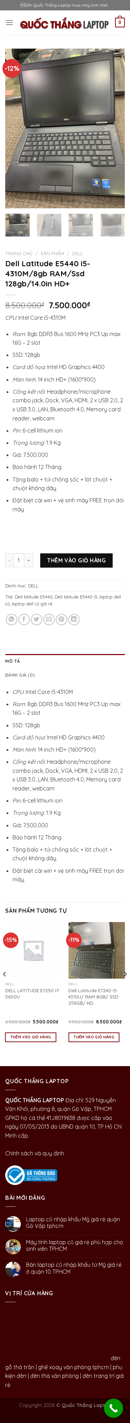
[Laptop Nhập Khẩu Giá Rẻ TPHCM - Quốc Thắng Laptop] (64, 22)
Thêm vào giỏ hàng (76, 560)
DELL (77, 253)
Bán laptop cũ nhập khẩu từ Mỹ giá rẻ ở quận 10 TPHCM (74, 1268)
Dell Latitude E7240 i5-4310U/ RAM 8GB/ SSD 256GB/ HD (93, 996)
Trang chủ (19, 253)
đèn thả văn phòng (54, 1375)
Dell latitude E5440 (34, 597)
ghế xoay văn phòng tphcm (73, 1367)
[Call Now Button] (113, 1408)
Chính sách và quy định (34, 1153)
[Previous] (16, 128)
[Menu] (9, 22)
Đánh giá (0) (20, 675)
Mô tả (12, 661)
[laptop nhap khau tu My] (31, 1174)
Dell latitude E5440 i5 (76, 597)
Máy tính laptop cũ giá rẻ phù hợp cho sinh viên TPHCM (74, 1245)
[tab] (65, 661)
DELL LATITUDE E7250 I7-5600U (32, 993)
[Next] (113, 128)
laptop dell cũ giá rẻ (32, 603)
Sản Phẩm (52, 253)
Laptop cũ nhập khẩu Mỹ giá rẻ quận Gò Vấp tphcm (73, 1222)
